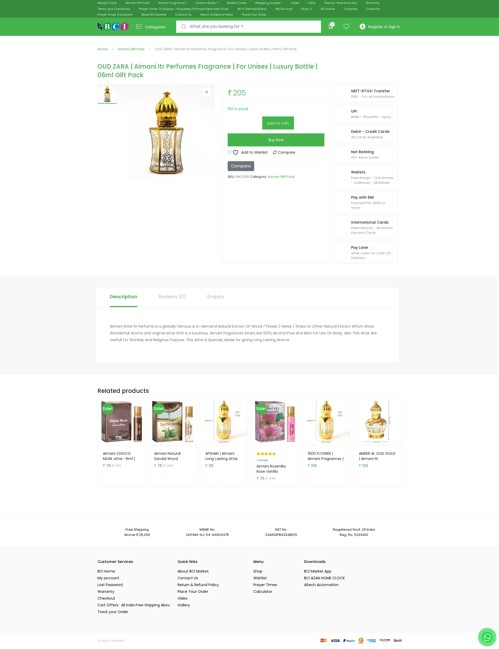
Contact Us (183, 14)
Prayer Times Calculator (115, 14)
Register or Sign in (384, 26)
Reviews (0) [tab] (172, 296)
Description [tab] (123, 296)
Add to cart (278, 123)
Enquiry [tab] (215, 296)
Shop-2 (306, 9)
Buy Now (276, 139)
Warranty (372, 3)
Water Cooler (236, 3)
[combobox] (248, 27)
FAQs (312, 3)
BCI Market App (317, 571)
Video (295, 3)
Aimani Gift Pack (137, 3)
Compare (350, 9)
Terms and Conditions (113, 9)
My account (108, 578)
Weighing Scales (267, 3)
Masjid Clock (107, 3)
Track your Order (112, 611)
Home (102, 49)
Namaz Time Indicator (341, 3)
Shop (257, 571)
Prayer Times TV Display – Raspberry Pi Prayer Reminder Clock (183, 9)
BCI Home (328, 9)
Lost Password (110, 584)
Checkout (106, 598)
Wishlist (260, 578)
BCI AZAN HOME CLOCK (324, 578)
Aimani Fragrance (171, 3)
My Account (283, 9)
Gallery (184, 605)
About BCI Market (153, 14)
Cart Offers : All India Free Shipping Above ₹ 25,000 (133, 605)
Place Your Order (254, 14)
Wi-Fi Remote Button (252, 9)
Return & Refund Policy (216, 14)
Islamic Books (206, 3)
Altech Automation (321, 584)
